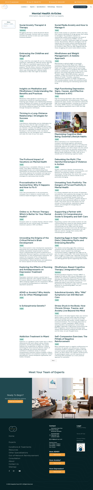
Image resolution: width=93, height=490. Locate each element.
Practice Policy (81, 428)
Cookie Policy (81, 442)
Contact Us (14, 464)
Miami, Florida (54, 429)
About (11, 461)
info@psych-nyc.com (82, 2)
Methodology (51, 6)
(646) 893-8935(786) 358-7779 (55, 434)
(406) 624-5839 (61, 2)
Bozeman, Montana (56, 431)
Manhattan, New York (56, 428)
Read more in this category (25, 38)
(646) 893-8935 (14, 2)
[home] (5, 6)
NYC (8, 2)
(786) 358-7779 (37, 2)
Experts (12, 442)
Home (11, 436)
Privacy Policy (81, 438)
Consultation (14, 458)
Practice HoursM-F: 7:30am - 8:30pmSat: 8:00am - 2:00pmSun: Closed (54, 445)
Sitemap (12, 467)
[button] (24, 7)
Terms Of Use (81, 434)
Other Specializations (18, 453)
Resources (59, 6)
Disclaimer (80, 440)
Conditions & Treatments (20, 447)
